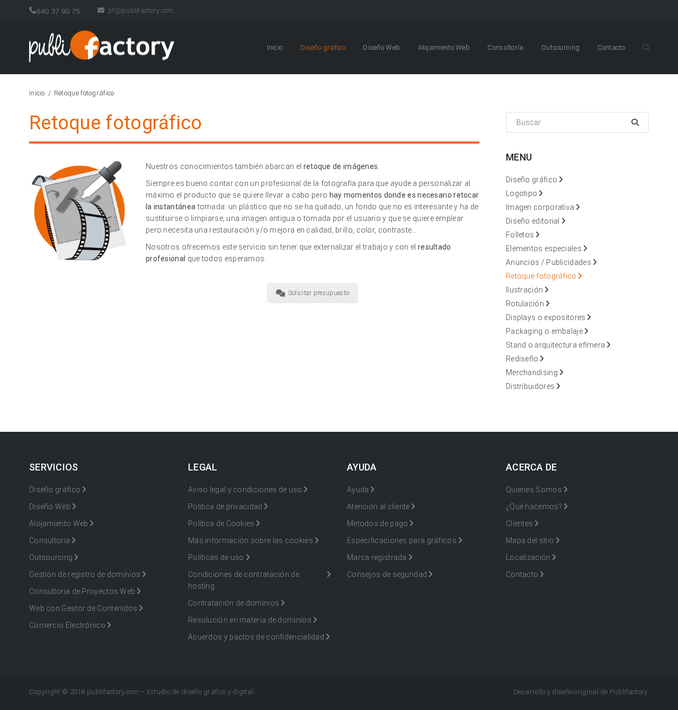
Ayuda (358, 489)
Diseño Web (381, 47)
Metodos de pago (377, 523)
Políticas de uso (216, 557)
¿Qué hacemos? (534, 506)
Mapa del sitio (530, 540)
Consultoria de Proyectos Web (82, 591)
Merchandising (532, 372)
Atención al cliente (378, 506)
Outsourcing (560, 47)
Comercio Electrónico (67, 625)
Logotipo (521, 193)
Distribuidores (530, 386)
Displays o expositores (546, 317)
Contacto (611, 47)
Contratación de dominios (233, 603)
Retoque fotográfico (541, 276)
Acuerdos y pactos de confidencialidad (256, 637)
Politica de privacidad (225, 506)
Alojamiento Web (444, 47)
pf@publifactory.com (139, 10)
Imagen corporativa (540, 207)
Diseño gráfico (322, 47)
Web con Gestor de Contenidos (83, 608)
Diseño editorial (533, 221)
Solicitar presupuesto (318, 293)
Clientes (519, 523)
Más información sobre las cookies (250, 540)
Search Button (646, 47)
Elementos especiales (544, 248)
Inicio (275, 47)
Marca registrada (377, 557)
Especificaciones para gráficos (402, 540)
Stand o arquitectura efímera (555, 345)
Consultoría (505, 47)
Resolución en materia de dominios (249, 620)
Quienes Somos (534, 489)
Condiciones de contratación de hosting (243, 580)
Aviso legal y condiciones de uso (245, 489)
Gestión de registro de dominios (84, 574)
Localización (528, 557)
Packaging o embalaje (544, 331)
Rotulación (525, 303)
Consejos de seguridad (387, 574)
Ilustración (524, 290)
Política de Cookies (221, 523)
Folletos (520, 234)
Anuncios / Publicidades (548, 262)
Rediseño (522, 358)
